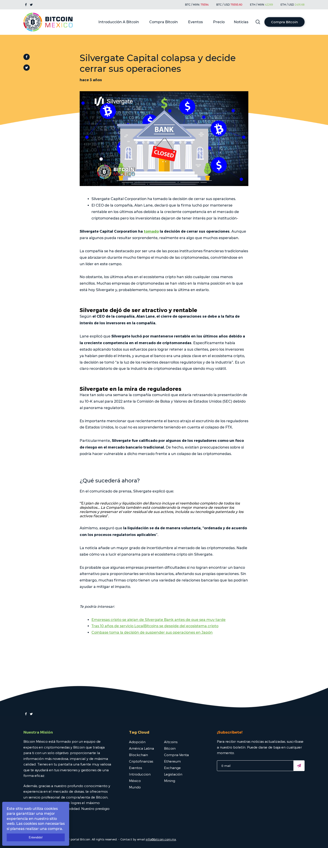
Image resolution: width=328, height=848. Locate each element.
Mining (169, 781)
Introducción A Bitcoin (118, 22)
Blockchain (138, 755)
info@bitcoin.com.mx (161, 839)
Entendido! (36, 837)
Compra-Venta (176, 755)
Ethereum (172, 761)
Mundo (135, 787)
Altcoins (170, 742)
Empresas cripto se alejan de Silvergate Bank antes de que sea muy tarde (158, 620)
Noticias (241, 22)
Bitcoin (170, 748)
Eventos (195, 22)
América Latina (141, 748)
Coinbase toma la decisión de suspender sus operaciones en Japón (152, 632)
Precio (219, 22)
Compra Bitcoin (163, 22)
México (135, 781)
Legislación (173, 774)
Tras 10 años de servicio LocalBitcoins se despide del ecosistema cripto (154, 626)
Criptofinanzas (141, 761)
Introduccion (140, 774)
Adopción (137, 742)
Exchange (172, 768)
